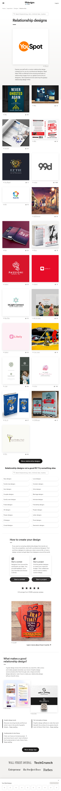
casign (6, 386)
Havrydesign (7, 708)
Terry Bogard (7, 182)
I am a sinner (37, 352)
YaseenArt (7, 148)
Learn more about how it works (38, 645)
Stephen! (6, 284)
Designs (16, 8)
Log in (57, 3)
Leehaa (35, 386)
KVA (6, 204)
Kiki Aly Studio (37, 318)
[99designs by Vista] (29, 3)
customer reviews (38, 592)
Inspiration (10, 8)
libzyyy (35, 250)
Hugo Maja (7, 318)
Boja (6, 250)
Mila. (6, 114)
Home (4, 8)
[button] (58, 780)
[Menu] (3, 3)
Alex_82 (6, 420)
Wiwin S (46, 66)
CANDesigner (37, 420)
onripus (35, 182)
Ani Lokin (34, 713)
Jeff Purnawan (37, 216)
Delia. (6, 454)
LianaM (14, 642)
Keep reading (13, 727)
